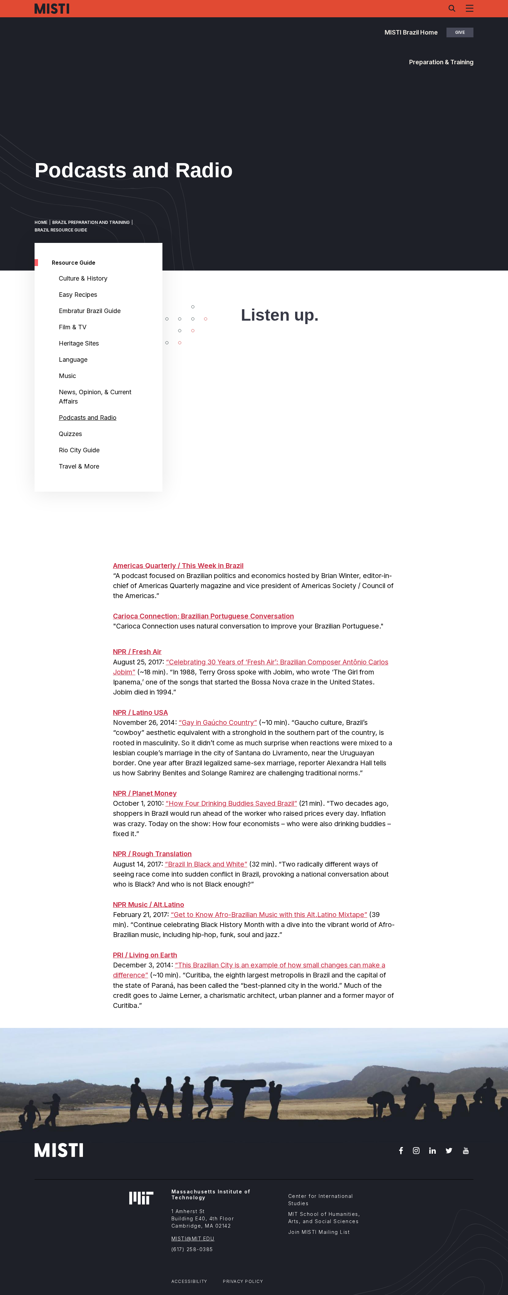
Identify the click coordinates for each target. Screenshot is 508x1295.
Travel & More (79, 466)
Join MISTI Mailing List (319, 1232)
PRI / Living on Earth (145, 955)
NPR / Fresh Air (137, 652)
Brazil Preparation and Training (91, 222)
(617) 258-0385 (192, 1249)
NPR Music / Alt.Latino (148, 904)
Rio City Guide (79, 450)
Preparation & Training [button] (441, 62)
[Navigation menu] (469, 8)
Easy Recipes (78, 294)
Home (41, 222)
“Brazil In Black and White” (206, 864)
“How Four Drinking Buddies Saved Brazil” (231, 803)
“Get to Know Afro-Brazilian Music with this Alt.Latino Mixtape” (269, 914)
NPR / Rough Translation (152, 854)
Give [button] (460, 32)
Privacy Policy (243, 1281)
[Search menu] (452, 8)
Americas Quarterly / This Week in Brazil (178, 565)
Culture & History (83, 278)
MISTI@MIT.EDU (193, 1238)
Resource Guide (73, 262)
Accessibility (189, 1281)
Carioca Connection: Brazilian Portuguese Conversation (203, 616)
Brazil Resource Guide (61, 230)
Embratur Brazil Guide (90, 310)
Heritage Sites (79, 343)
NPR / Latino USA (140, 712)
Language (73, 359)
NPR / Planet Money (145, 793)
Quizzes (70, 433)
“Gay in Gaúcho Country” (218, 722)
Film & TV (72, 327)
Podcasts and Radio (87, 417)
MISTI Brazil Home (411, 32)
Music (67, 375)
